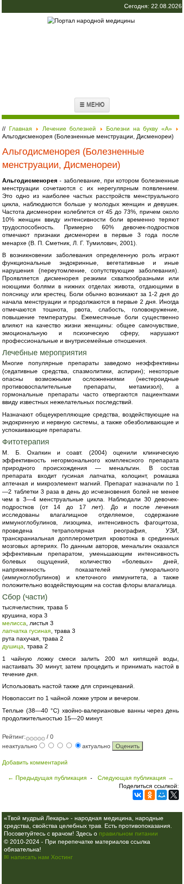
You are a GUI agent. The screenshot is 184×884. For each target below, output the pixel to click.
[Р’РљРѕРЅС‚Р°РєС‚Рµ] (138, 795)
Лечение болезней (69, 128)
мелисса (14, 623)
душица (13, 646)
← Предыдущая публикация (47, 777)
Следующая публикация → (136, 777)
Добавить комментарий (35, 762)
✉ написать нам (26, 857)
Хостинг (62, 857)
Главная (20, 128)
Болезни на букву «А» (139, 128)
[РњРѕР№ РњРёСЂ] (162, 795)
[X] (174, 795)
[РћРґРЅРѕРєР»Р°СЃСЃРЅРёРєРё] (150, 795)
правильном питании (128, 833)
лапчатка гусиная (26, 630)
